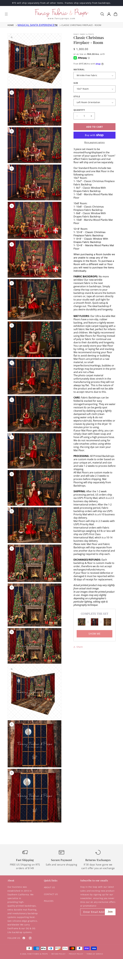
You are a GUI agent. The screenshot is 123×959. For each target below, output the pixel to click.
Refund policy (58, 954)
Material (79, 69)
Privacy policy (76, 954)
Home (11, 25)
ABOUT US (49, 887)
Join (110, 911)
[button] (6, 14)
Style (77, 96)
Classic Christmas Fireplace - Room (81, 25)
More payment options (94, 142)
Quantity (79, 109)
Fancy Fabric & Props (37, 954)
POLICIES (49, 901)
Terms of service (95, 954)
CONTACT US (51, 894)
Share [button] (79, 646)
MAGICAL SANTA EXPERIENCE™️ (38, 25)
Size (76, 83)
